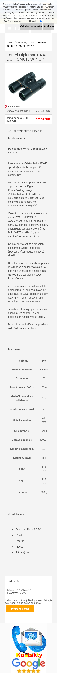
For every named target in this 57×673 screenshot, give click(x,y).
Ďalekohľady (21, 42)
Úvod (9, 42)
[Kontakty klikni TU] (28, 624)
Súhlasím (48, 26)
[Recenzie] (28, 659)
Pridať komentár (20, 608)
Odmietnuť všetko (31, 26)
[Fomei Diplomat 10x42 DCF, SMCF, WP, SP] (28, 70)
